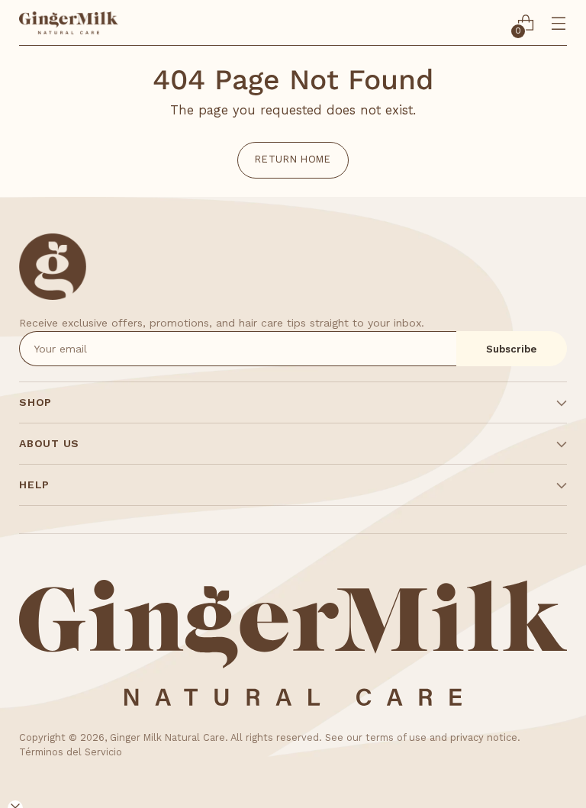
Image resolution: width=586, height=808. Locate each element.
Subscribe (511, 349)
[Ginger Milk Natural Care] (68, 22)
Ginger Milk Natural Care (167, 737)
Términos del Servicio (70, 752)
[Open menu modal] (559, 23)
